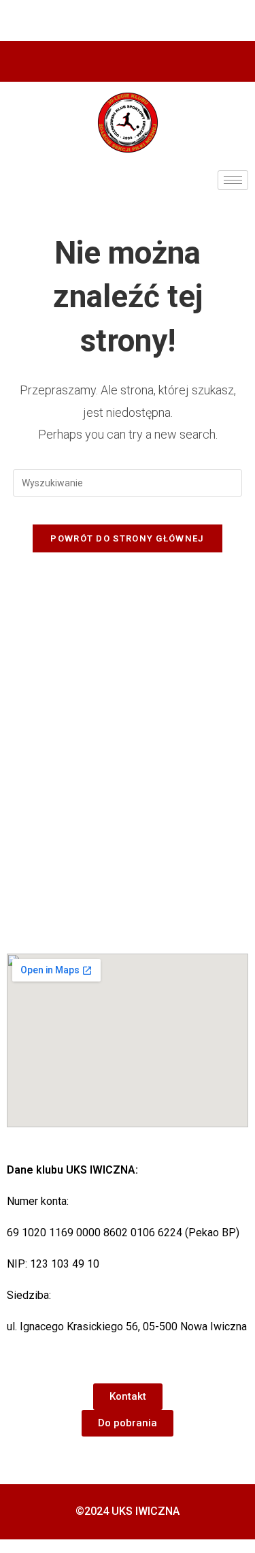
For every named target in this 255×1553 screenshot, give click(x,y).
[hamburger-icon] (233, 180)
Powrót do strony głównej (127, 538)
